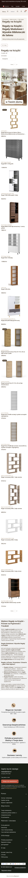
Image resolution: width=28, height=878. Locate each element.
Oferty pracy (4, 857)
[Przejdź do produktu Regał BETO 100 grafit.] (14, 150)
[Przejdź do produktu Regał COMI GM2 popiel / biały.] (14, 181)
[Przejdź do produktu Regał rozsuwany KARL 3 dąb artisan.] (14, 557)
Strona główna (5, 19)
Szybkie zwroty (5, 800)
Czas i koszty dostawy (7, 830)
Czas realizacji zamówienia (8, 832)
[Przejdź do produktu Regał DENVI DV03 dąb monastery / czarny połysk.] (14, 212)
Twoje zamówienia (6, 810)
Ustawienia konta (6, 815)
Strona (12, 64)
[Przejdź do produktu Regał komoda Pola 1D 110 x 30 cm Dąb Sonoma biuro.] (14, 369)
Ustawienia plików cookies (8, 813)
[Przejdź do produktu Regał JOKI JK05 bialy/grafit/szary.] (14, 306)
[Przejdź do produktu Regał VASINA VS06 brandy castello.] (14, 589)
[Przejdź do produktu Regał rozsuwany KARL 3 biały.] (14, 526)
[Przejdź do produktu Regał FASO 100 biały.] (14, 244)
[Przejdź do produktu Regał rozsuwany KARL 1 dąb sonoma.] (14, 463)
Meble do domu (13, 19)
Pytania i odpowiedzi (6, 802)
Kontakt (18, 6)
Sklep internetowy (12, 876)
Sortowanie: (4, 55)
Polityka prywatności (6, 840)
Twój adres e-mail (5, 777)
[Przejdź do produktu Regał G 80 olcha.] (14, 275)
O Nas (23, 6)
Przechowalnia (5, 817)
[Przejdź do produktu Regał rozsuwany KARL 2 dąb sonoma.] (14, 495)
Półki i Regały (21, 19)
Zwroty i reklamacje (6, 798)
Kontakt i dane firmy (6, 852)
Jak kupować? (4, 844)
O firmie (3, 854)
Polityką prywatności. (11, 788)
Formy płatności (5, 825)
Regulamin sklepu (6, 842)
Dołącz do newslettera (10, 781)
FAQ (12, 6)
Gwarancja (4, 827)
